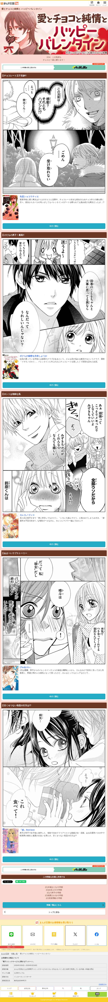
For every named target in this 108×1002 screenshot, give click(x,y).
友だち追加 (11, 944)
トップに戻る (54, 912)
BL (81, 988)
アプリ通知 (54, 944)
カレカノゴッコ (27, 515)
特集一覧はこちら (54, 905)
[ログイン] (98, 2)
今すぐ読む (54, 226)
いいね (97, 944)
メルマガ (32, 944)
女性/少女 (27, 988)
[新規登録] (92, 2)
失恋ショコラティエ (29, 196)
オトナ (99, 988)
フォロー (75, 944)
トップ (9, 988)
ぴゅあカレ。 (26, 667)
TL (63, 988)
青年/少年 (45, 988)
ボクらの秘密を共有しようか (33, 356)
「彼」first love (27, 830)
